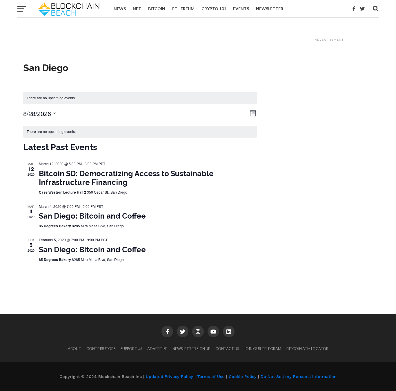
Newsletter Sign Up (191, 348)
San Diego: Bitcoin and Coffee (92, 216)
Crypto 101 (213, 8)
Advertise (157, 348)
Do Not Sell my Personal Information (299, 376)
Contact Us (227, 348)
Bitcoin (156, 8)
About (74, 348)
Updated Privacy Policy (169, 376)
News (120, 8)
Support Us (131, 348)
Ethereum (183, 8)
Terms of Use (211, 376)
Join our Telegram (262, 348)
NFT (137, 8)
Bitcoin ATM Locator (307, 348)
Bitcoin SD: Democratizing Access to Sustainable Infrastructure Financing (126, 178)
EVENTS (241, 8)
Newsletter (269, 8)
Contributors (100, 348)
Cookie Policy (243, 376)
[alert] (140, 98)
